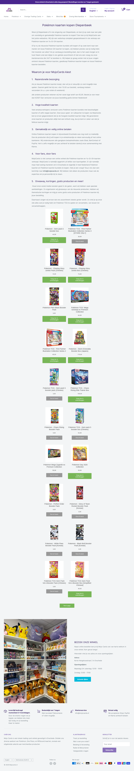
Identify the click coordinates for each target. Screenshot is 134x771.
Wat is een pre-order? (81, 741)
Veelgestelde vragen (80, 751)
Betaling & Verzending (81, 745)
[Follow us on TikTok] (54, 763)
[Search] (83, 10)
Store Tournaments (97, 16)
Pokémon (15, 16)
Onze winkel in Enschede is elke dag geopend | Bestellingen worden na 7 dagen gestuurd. (67, 2)
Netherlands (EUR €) (22, 760)
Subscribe (109, 750)
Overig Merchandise (76, 16)
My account (109, 11)
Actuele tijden (82, 679)
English (7, 760)
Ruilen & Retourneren (81, 748)
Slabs (49, 16)
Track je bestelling (80, 738)
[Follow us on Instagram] (51, 763)
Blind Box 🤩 (61, 16)
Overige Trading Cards (32, 16)
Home (6, 16)
